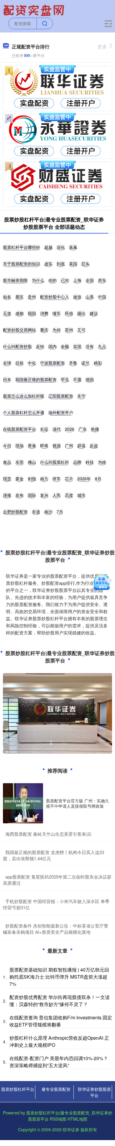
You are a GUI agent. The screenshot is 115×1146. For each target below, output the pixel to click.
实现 (77, 346)
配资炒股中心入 (54, 297)
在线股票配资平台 (19, 429)
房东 (102, 280)
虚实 (48, 264)
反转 (40, 346)
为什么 (38, 280)
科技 (90, 462)
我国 (32, 313)
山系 (90, 297)
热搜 (95, 429)
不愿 (77, 379)
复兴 (44, 495)
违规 (7, 495)
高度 (69, 495)
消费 (44, 313)
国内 (52, 346)
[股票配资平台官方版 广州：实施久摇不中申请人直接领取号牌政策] (23, 803)
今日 (7, 445)
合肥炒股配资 (15, 512)
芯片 (69, 478)
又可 (81, 330)
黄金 (19, 478)
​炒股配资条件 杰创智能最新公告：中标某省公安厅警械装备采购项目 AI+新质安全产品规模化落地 (55, 929)
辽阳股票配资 (60, 396)
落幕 (73, 247)
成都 (19, 313)
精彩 (98, 363)
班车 (56, 478)
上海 (77, 280)
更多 (102, 46)
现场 (19, 445)
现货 (7, 478)
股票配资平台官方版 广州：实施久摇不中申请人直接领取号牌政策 (77, 803)
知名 (7, 297)
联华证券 (71, 1129)
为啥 (102, 462)
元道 (7, 313)
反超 (94, 445)
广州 (69, 445)
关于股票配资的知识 (21, 264)
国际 (32, 495)
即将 (44, 445)
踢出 (81, 313)
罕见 (65, 379)
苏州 (69, 330)
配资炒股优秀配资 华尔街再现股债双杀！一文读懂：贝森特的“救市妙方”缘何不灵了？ (59, 1001)
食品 (7, 462)
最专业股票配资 (56, 1089)
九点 (102, 346)
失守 (81, 396)
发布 (19, 495)
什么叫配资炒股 (17, 346)
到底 (61, 264)
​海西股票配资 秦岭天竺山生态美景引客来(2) (48, 834)
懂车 (56, 313)
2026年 (84, 478)
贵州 (32, 297)
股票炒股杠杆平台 (17, 1089)
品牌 (77, 462)
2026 (69, 429)
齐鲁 (73, 363)
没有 (90, 346)
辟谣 (81, 445)
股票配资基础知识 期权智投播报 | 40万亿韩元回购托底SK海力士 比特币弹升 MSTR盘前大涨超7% (59, 976)
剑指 (32, 478)
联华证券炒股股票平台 (94, 1092)
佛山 (32, 462)
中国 (102, 297)
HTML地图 (77, 1119)
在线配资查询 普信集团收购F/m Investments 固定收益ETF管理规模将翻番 (60, 1021)
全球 (7, 363)
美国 (73, 264)
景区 (19, 297)
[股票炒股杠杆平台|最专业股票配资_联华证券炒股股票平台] (34, 10)
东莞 (19, 462)
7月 (60, 512)
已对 (65, 280)
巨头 (85, 264)
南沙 (48, 512)
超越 (48, 247)
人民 (56, 495)
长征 (44, 429)
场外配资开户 (60, 412)
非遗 (36, 512)
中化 (32, 363)
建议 (94, 313)
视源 (56, 445)
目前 (19, 363)
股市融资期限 (15, 280)
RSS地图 (58, 1119)
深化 (61, 247)
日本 (7, 379)
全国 (90, 280)
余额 (65, 346)
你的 (52, 280)
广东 (82, 429)
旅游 (77, 297)
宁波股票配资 (52, 363)
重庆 (44, 330)
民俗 (69, 313)
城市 (81, 495)
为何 (56, 330)
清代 (56, 429)
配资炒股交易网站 (19, 330)
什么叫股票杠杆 (54, 462)
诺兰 (85, 363)
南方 (44, 478)
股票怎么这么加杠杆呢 (23, 396)
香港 (32, 445)
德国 (90, 379)
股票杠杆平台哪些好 (21, 247)
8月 (98, 478)
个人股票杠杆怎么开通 (23, 412)
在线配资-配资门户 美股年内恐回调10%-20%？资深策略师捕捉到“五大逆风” (58, 1062)
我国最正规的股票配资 (36, 379)
